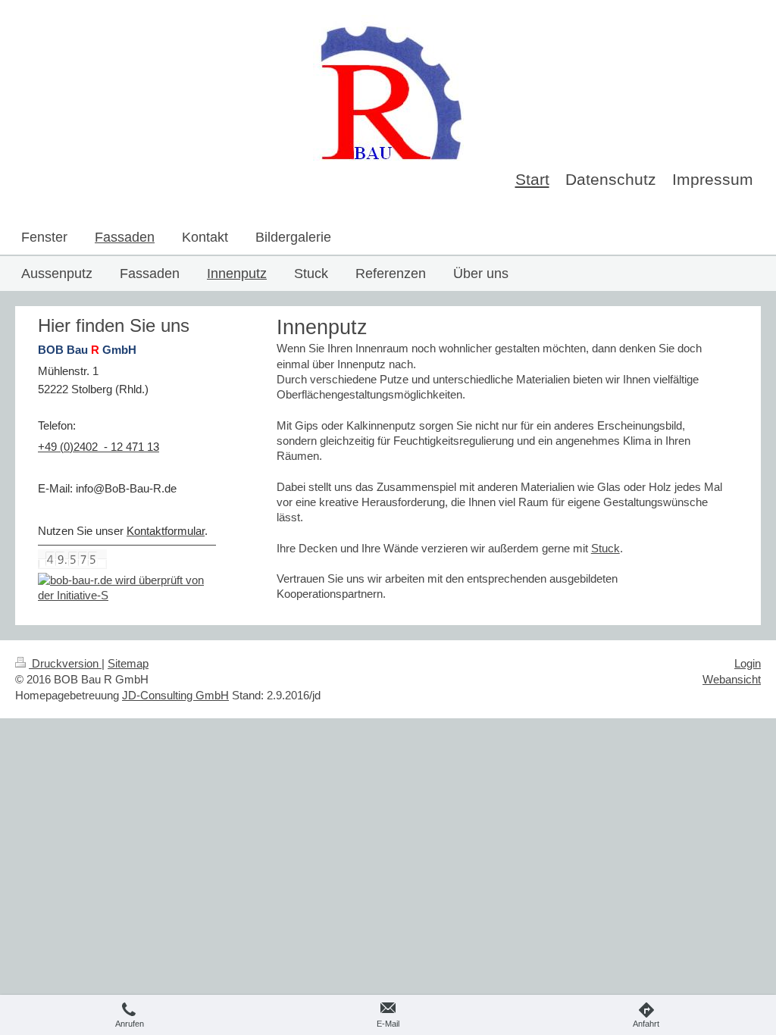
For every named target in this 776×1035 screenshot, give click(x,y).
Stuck (605, 548)
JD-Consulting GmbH (175, 695)
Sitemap (128, 663)
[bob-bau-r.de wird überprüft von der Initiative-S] (127, 588)
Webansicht (731, 679)
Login (747, 663)
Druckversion (65, 663)
